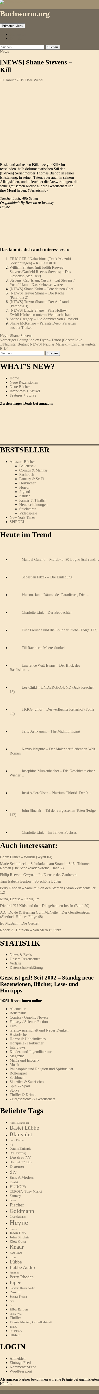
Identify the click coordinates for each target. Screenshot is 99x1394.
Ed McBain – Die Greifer (19, 923)
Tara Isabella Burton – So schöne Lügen (30, 881)
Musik (14, 1065)
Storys (14, 1090)
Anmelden (17, 1358)
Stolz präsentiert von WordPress (58, 1392)
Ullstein (15, 1335)
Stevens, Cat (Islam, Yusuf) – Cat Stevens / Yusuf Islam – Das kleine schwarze (42, 282)
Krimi (13, 1257)
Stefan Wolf (16, 1313)
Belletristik (27, 466)
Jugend (24, 492)
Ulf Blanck (16, 1331)
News (4, 52)
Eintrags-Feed (20, 1363)
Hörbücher (27, 483)
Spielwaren (27, 509)
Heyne (5, 336)
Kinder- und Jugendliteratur (30, 1052)
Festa (13, 1200)
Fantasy (15, 1196)
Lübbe (16, 1261)
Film (13, 1026)
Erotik (14, 1182)
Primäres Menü (12, 26)
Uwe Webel (34, 80)
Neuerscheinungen (33, 505)
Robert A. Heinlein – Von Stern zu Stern (30, 930)
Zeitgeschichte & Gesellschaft (32, 1099)
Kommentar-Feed (23, 1367)
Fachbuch (26, 474)
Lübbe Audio (22, 1267)
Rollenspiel (18, 1073)
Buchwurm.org (25, 13)
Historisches (19, 1034)
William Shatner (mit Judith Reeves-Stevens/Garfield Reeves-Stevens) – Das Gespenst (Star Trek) (40, 271)
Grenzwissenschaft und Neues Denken (39, 1030)
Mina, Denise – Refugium (19, 899)
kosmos (16, 1252)
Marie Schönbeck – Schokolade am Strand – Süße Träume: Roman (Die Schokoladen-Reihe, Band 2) (45, 866)
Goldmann (22, 1211)
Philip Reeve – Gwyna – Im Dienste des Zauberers (38, 875)
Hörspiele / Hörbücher (26, 1043)
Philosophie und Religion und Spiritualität (41, 1069)
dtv (13, 1172)
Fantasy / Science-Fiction (29, 1022)
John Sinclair (19, 1237)
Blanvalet (21, 1134)
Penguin (14, 1272)
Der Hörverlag (18, 1153)
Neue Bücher (20, 387)
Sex (12, 1301)
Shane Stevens (21, 336)
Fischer (17, 1204)
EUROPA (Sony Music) (26, 1191)
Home (14, 378)
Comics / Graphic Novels (29, 1017)
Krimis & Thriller (32, 500)
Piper (15, 1282)
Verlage (15, 963)
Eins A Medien (22, 1177)
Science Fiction (18, 1296)
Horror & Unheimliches (28, 1039)
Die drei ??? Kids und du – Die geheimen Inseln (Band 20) (44, 906)
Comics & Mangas (33, 470)
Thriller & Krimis (23, 1095)
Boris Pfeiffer (17, 1140)
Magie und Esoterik (24, 1060)
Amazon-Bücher (22, 462)
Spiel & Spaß (20, 1086)
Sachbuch (17, 1077)
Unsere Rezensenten (25, 959)
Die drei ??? (20, 1157)
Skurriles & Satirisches (27, 1082)
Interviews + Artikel (25, 391)
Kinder (24, 496)
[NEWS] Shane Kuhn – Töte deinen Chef (41, 289)
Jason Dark (18, 1233)
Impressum (18, 34)
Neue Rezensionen (24, 382)
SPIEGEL (17, 522)
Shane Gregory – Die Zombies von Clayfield (44, 319)
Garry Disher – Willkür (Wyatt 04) (26, 857)
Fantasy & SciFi (31, 479)
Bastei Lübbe (24, 1128)
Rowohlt (16, 1292)
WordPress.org (21, 1371)
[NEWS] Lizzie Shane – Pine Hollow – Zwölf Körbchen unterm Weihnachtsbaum (42, 312)
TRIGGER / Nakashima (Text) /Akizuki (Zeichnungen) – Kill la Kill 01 (40, 261)
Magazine (17, 1056)
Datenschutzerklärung (26, 967)
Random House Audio (22, 1288)
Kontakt (16, 39)
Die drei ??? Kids (21, 1162)
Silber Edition (19, 1309)
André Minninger (19, 1122)
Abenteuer (17, 1009)
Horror (24, 487)
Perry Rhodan (22, 1276)
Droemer (17, 1166)
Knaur (17, 1247)
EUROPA (18, 1186)
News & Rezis (21, 955)
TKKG (13, 1326)
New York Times (22, 517)
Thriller (15, 1318)
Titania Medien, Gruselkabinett (31, 1322)
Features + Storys (23, 395)
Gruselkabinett (18, 1216)
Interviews (17, 1047)
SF (11, 1305)
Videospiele (28, 513)
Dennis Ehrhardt (20, 1148)
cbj (11, 1144)
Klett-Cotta (18, 1241)
